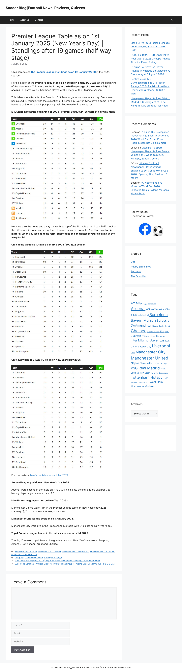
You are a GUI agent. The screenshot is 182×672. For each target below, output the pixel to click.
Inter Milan (138, 340)
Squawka (136, 271)
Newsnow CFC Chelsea (49, 551)
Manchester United (34, 557)
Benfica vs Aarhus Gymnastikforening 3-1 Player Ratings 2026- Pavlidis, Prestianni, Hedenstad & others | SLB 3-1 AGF (150, 86)
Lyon (133, 353)
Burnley (161, 326)
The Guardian (138, 276)
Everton (136, 335)
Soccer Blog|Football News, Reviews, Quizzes (45, 8)
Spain (147, 373)
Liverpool (19, 557)
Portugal (164, 363)
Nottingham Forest (53, 557)
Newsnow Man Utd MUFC (102, 551)
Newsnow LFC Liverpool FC (75, 551)
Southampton (137, 373)
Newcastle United (150, 363)
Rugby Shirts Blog (141, 266)
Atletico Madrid (140, 315)
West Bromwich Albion (140, 382)
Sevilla (163, 369)
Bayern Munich (143, 320)
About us (24, 19)
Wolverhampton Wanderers (142, 386)
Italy (147, 341)
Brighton (155, 326)
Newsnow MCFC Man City (24, 554)
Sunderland (163, 373)
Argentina (152, 304)
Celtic (167, 326)
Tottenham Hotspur (147, 377)
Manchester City (150, 352)
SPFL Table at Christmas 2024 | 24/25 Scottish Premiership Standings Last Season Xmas (57, 560)
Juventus (157, 340)
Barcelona (158, 314)
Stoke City (154, 373)
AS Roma (152, 309)
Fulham (152, 336)
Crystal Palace (153, 331)
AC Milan (137, 303)
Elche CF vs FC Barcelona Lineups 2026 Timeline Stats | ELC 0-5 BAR (150, 46)
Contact (39, 19)
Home (12, 19)
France (145, 336)
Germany (160, 336)
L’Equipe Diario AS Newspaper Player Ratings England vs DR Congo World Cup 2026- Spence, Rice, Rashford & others (149, 170)
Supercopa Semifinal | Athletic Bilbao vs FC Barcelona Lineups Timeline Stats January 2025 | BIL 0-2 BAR (65, 564)
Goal (133, 261)
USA (166, 378)
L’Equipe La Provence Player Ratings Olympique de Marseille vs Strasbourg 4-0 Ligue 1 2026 (150, 71)
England (164, 331)
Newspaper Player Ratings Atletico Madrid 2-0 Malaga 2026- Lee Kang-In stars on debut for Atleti (150, 102)
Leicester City (143, 346)
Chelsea (138, 330)
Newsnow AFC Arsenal (26, 551)
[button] (172, 20)
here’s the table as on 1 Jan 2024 (49, 475)
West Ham (156, 382)
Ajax (145, 304)
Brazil (148, 326)
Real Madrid (149, 368)
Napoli (135, 363)
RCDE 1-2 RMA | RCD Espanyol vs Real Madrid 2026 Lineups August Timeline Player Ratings (150, 59)
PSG (134, 368)
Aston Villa (164, 309)
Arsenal (138, 308)
